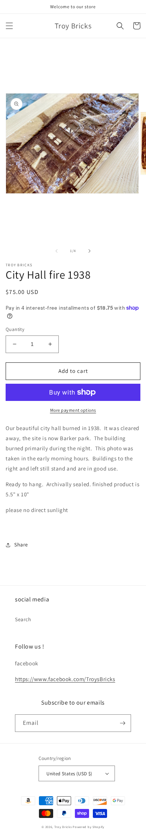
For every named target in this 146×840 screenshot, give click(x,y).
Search (23, 619)
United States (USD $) (69, 773)
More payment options (73, 410)
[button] (9, 26)
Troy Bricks (63, 827)
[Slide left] (56, 251)
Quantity (15, 329)
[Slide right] (89, 251)
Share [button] (21, 544)
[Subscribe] (122, 723)
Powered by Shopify (88, 827)
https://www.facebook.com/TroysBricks (65, 679)
